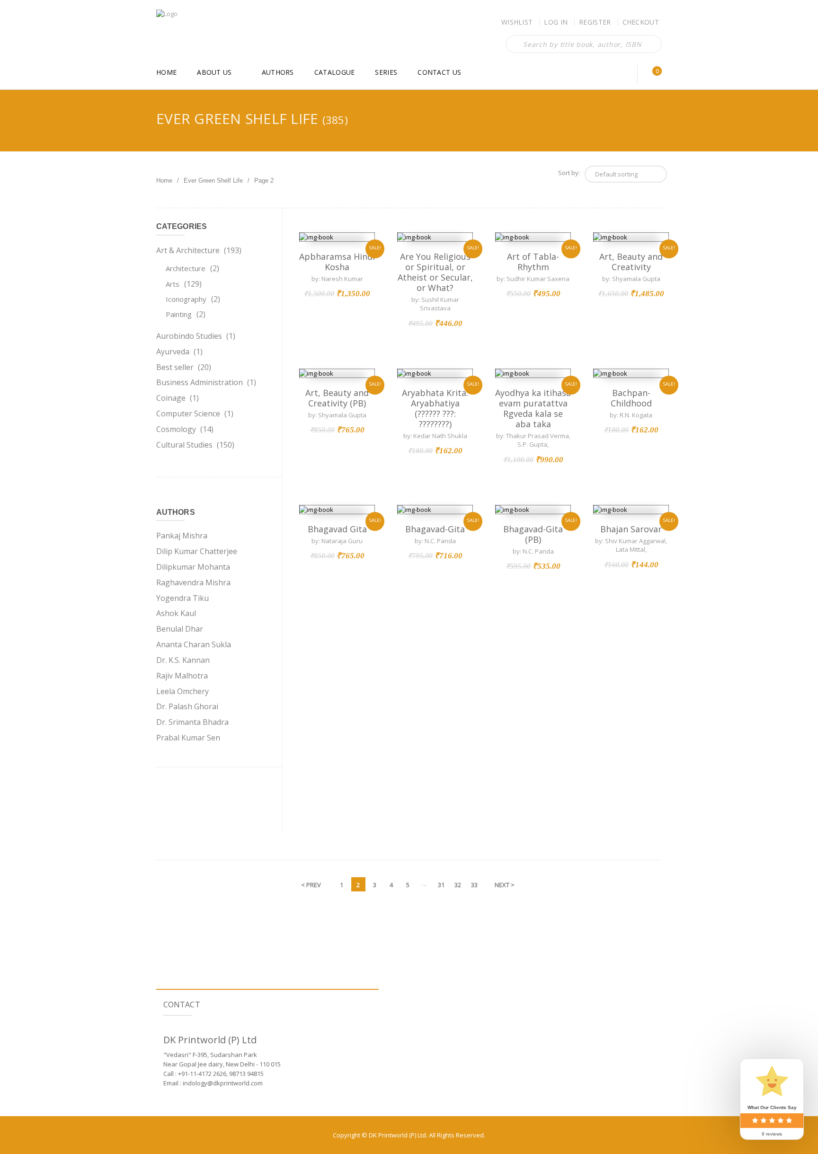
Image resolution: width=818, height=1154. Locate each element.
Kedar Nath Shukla (440, 436)
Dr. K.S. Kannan (183, 660)
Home (166, 72)
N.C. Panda (538, 551)
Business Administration (199, 382)
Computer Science (188, 413)
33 (474, 885)
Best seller (175, 367)
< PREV (311, 885)
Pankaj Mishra (181, 535)
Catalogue (334, 72)
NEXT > (505, 885)
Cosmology (176, 429)
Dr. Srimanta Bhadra (192, 722)
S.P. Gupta (532, 444)
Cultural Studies (184, 445)
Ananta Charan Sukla (193, 644)
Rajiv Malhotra (182, 675)
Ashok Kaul (176, 613)
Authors (278, 72)
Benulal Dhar (179, 629)
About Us (214, 72)
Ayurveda (172, 351)
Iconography (186, 299)
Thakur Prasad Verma (537, 436)
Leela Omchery (182, 691)
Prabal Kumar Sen (188, 737)
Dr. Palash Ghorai (187, 706)
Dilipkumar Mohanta (193, 567)
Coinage (171, 398)
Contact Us (439, 72)
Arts (172, 284)
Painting (179, 314)
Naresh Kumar (342, 278)
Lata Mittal (630, 549)
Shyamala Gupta (636, 278)
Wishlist (517, 22)
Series (386, 72)
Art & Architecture (188, 250)
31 (441, 885)
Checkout (640, 22)
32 (457, 885)
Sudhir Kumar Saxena (538, 278)
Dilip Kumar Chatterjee (196, 551)
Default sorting (616, 174)
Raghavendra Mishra (193, 582)
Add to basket (337, 348)
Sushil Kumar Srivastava (439, 304)
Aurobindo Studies (189, 336)
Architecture (185, 268)
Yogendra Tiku (182, 598)
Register (595, 22)
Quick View (337, 509)
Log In (556, 22)
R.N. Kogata (636, 415)
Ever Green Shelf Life (213, 180)
